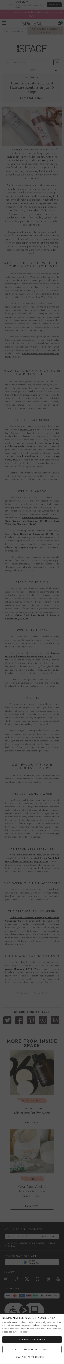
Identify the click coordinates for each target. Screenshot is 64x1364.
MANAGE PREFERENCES (30, 1356)
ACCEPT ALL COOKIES (32, 1339)
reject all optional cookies (32, 1349)
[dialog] (32, 1338)
